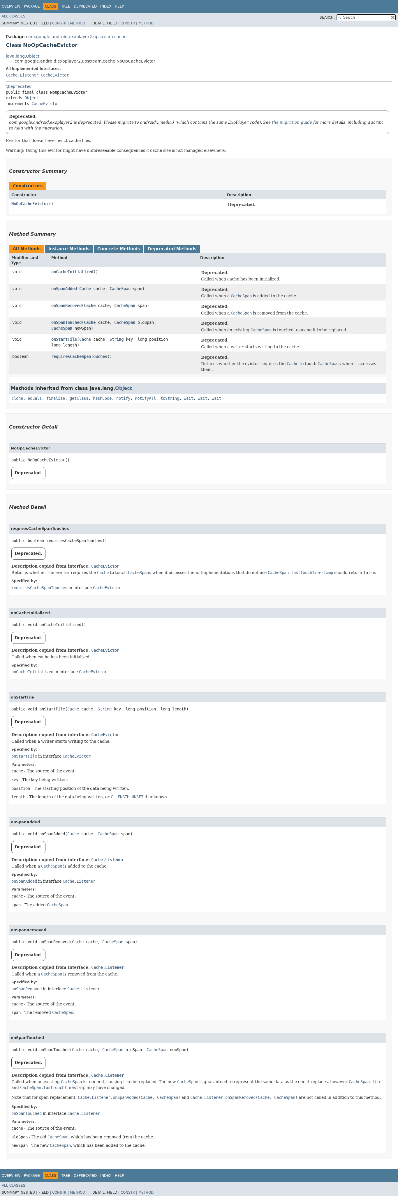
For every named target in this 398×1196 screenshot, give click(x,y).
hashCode (102, 398)
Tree (65, 6)
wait (188, 398)
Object (31, 97)
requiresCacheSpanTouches (79, 356)
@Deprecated (18, 86)
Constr (59, 23)
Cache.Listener (22, 75)
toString (170, 398)
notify (123, 398)
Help (119, 6)
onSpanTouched (66, 322)
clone (17, 398)
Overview (11, 6)
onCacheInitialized (72, 271)
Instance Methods (68, 248)
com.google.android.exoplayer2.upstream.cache (76, 36)
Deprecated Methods (172, 248)
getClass (79, 398)
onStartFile (64, 339)
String (117, 339)
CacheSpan (120, 288)
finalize (55, 398)
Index (105, 6)
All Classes (13, 16)
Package (32, 6)
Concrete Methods (118, 248)
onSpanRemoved (66, 305)
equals (35, 398)
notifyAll (145, 398)
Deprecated (85, 6)
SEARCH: (327, 17)
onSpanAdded (64, 288)
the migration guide (292, 122)
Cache (85, 288)
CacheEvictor (55, 75)
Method (77, 23)
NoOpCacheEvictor (30, 203)
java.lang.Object (22, 56)
